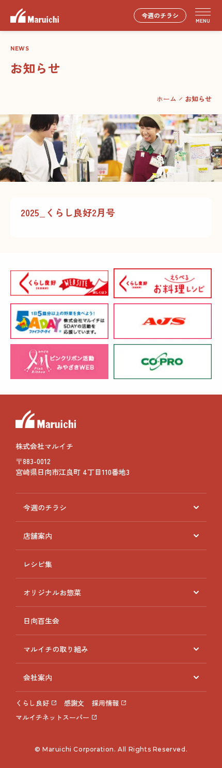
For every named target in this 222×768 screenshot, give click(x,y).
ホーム (166, 99)
